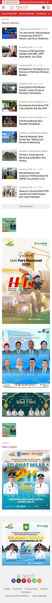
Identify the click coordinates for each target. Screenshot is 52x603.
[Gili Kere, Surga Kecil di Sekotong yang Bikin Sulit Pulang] (9, 156)
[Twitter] (19, 581)
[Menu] (4, 7)
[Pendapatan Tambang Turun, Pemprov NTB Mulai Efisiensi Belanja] (9, 71)
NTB (39, 29)
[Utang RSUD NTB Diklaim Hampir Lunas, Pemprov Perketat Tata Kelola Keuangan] (9, 89)
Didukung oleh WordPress (17, 596)
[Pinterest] (24, 581)
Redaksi (44, 589)
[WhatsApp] (34, 581)
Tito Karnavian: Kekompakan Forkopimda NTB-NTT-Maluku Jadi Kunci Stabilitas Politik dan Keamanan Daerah (34, 38)
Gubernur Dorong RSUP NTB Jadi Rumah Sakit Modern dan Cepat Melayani (34, 194)
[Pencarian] (48, 7)
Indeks (7, 589)
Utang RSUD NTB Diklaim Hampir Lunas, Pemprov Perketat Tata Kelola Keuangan (32, 91)
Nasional (32, 29)
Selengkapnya (26, 206)
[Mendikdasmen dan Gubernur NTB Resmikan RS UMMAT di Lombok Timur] (9, 175)
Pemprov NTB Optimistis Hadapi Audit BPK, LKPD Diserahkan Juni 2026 (32, 54)
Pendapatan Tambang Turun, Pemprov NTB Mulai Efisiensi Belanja (34, 72)
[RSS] (39, 581)
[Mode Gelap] (43, 7)
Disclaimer (26, 592)
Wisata (44, 133)
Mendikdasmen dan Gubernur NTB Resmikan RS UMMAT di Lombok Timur (33, 175)
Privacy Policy (31, 589)
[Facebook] (13, 581)
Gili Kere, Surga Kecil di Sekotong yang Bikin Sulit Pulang (32, 157)
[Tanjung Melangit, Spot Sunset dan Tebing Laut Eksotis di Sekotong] (9, 138)
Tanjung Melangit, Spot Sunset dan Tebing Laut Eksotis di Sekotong (31, 139)
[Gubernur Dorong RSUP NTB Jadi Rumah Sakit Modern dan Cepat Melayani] (9, 193)
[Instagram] (29, 581)
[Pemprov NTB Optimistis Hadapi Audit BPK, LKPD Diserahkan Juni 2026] (9, 53)
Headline (23, 29)
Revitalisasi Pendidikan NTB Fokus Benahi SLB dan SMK (33, 107)
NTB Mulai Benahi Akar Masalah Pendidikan (31, 122)
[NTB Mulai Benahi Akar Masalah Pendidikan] (9, 121)
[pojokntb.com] (19, 7)
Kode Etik (17, 589)
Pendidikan (38, 101)
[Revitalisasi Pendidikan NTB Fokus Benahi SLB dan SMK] (9, 106)
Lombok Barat (34, 133)
